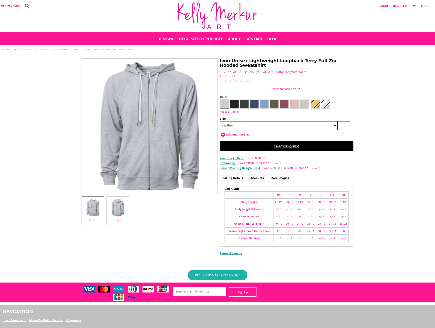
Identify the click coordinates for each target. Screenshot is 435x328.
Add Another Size (237, 134)
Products (21, 49)
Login (383, 5)
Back (118, 220)
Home (6, 49)
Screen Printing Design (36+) (240, 168)
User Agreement (14, 320)
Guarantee (73, 320)
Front (93, 220)
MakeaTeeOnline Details (46, 320)
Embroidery (228, 163)
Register (400, 5)
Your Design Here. (232, 158)
